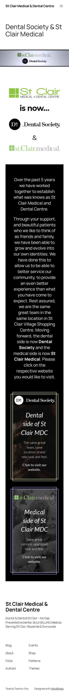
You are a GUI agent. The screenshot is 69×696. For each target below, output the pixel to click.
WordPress (57, 688)
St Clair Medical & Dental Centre (30, 6)
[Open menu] (61, 6)
